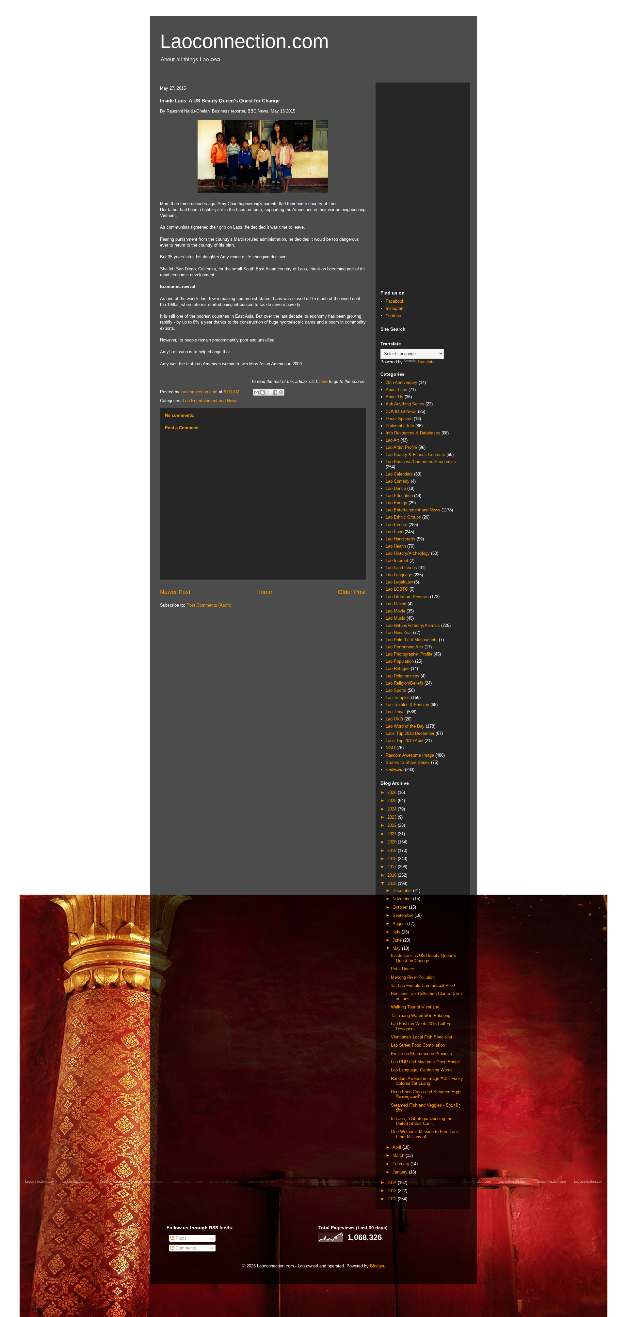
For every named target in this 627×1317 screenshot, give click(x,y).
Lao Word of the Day (405, 726)
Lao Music (395, 618)
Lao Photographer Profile (409, 654)
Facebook (395, 301)
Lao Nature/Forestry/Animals (413, 625)
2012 (392, 1198)
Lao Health (396, 546)
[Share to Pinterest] (281, 392)
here (323, 381)
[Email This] (256, 392)
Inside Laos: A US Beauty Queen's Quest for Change (423, 958)
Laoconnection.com (244, 41)
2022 (392, 825)
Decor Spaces (399, 418)
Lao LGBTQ (397, 589)
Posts (180, 1238)
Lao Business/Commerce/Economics (421, 461)
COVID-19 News (401, 411)
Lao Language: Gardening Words (422, 1069)
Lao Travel (396, 711)
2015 (392, 883)
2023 (392, 817)
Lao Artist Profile (401, 447)
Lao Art (392, 440)
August (400, 923)
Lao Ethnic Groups (403, 517)
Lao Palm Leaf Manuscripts (412, 639)
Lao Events (396, 524)
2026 (392, 792)
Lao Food (394, 531)
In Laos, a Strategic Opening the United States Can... (421, 1121)
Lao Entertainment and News (210, 400)
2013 (392, 1190)
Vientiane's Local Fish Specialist (421, 1037)
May (397, 948)
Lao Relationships (402, 676)
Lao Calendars (399, 474)
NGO (390, 747)
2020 (392, 842)
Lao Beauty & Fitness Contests (415, 454)
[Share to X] (268, 392)
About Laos (396, 389)
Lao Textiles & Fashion (407, 704)
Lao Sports (396, 690)
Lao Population (400, 661)
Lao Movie (395, 611)
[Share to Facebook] (275, 392)
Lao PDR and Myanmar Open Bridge (425, 1061)
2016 (392, 875)
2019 (392, 850)
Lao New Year (399, 632)
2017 (392, 866)
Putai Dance (402, 968)
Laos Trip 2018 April (404, 740)
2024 (392, 809)
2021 (392, 833)
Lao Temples (398, 697)
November (403, 898)
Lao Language (399, 574)
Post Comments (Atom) (208, 605)
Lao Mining (396, 603)
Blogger (377, 1266)
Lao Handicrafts (400, 539)
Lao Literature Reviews (407, 596)
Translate (426, 361)
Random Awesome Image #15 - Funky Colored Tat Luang (427, 1081)
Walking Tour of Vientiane (415, 1007)
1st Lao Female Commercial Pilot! (423, 985)
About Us (394, 396)
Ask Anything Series (405, 403)
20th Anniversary (401, 382)
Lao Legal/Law (399, 582)
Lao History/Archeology (408, 553)
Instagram (395, 308)
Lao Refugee (398, 668)
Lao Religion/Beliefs (404, 683)
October (401, 907)
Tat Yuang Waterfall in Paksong (420, 1015)
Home (264, 592)
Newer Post (175, 592)
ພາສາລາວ (395, 769)
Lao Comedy (398, 481)
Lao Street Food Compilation (418, 1045)
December (403, 890)
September (403, 915)
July (397, 932)
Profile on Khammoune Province (421, 1053)
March (399, 1155)
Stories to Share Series (408, 762)
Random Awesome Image (410, 755)
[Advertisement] (422, 185)
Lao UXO (394, 719)
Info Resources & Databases (413, 433)
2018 (392, 858)
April (397, 1147)
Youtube (393, 315)
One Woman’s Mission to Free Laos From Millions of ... (425, 1134)
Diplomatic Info (400, 425)
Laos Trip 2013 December (410, 733)
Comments (185, 1248)
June (398, 940)
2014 (392, 1182)
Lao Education (399, 495)
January (401, 1172)
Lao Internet (397, 560)
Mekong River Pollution (413, 977)
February (401, 1163)
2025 (392, 800)
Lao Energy (396, 502)
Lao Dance (396, 488)
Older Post (352, 592)
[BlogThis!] (262, 392)
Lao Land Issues (401, 567)
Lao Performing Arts (404, 646)
